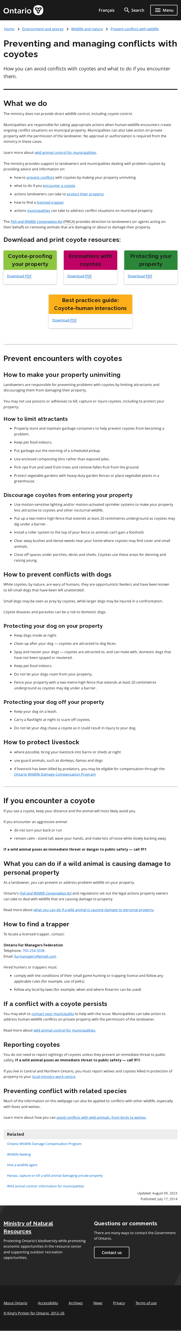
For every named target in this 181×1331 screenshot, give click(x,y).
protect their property (85, 194)
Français (107, 10)
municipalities (38, 210)
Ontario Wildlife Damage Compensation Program (55, 774)
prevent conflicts (40, 177)
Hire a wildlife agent (22, 1165)
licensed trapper (50, 202)
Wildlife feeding (19, 1154)
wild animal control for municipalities (65, 152)
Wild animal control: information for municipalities (45, 1186)
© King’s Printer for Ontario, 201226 (34, 1313)
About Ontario (15, 1303)
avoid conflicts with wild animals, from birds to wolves (101, 1117)
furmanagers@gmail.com (35, 956)
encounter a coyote (59, 185)
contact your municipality (53, 1013)
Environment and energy (43, 28)
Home (9, 28)
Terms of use (146, 1303)
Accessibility (48, 1303)
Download (19, 276)
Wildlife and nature (87, 28)
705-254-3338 (34, 950)
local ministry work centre (53, 1076)
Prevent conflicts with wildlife (135, 28)
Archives (76, 1303)
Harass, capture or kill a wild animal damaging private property (55, 1175)
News (97, 1303)
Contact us (112, 1252)
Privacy (119, 1303)
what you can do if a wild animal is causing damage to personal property (94, 909)
